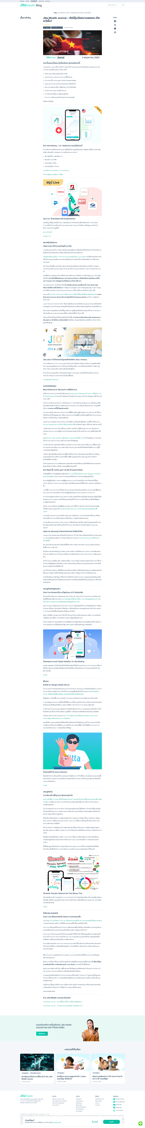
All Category (47, 28)
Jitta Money (79, 1103)
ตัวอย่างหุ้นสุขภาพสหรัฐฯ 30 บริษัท (53, 174)
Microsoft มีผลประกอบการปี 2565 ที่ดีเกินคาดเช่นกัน (58, 424)
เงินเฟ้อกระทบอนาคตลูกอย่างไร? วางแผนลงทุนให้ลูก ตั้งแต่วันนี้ (71, 1077)
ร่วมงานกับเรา (55, 1105)
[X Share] (115, 25)
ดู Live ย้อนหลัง (47, 232)
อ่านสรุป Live (47, 236)
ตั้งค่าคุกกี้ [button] (95, 1122)
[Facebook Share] (115, 21)
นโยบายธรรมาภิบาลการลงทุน (59, 1101)
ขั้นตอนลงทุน (79, 1105)
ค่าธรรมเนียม (79, 1111)
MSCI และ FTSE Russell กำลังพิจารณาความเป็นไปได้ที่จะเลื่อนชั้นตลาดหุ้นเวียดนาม (72, 294)
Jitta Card (47, 1)
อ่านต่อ (45, 675)
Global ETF (79, 1099)
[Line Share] (115, 29)
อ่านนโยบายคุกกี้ (57, 1122)
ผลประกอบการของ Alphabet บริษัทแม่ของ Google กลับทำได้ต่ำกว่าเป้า (65, 438)
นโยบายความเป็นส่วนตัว (58, 1103)
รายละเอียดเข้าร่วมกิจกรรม (50, 379)
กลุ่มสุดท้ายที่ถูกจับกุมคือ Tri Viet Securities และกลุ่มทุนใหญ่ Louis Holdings (65, 257)
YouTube (97, 1105)
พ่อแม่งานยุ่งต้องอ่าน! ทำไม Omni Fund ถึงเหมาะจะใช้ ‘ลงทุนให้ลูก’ (107, 1077)
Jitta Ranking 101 (99, 1099)
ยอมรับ (112, 1122)
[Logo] (27, 5)
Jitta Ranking (79, 1101)
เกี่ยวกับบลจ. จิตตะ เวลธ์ (58, 1099)
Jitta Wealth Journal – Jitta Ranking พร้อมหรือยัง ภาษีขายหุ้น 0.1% (62, 1006)
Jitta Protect (41, 1)
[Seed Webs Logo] (31, 1096)
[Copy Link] (115, 32)
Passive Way (98, 1101)
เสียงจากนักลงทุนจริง (81, 1107)
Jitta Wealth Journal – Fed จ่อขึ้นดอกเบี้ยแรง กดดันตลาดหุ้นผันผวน (62, 1002)
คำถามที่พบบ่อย (80, 1109)
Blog (39, 5)
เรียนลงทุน (22, 1)
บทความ (97, 1103)
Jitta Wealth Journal (57, 28)
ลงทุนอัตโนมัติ (34, 1)
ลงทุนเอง (27, 1)
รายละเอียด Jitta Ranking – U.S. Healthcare (56, 170)
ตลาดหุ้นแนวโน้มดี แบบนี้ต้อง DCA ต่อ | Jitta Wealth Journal (37, 1077)
